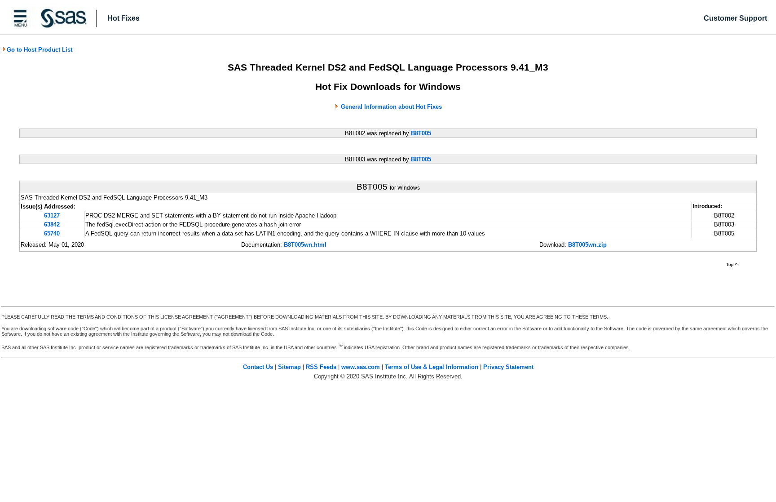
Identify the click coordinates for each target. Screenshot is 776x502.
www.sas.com (360, 367)
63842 (52, 224)
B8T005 (421, 133)
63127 (52, 215)
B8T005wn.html (305, 244)
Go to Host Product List (39, 49)
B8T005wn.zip (587, 244)
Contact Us (258, 367)
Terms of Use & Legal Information (431, 367)
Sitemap (289, 367)
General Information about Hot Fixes (391, 106)
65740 (52, 233)
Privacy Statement (508, 367)
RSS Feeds (321, 367)
